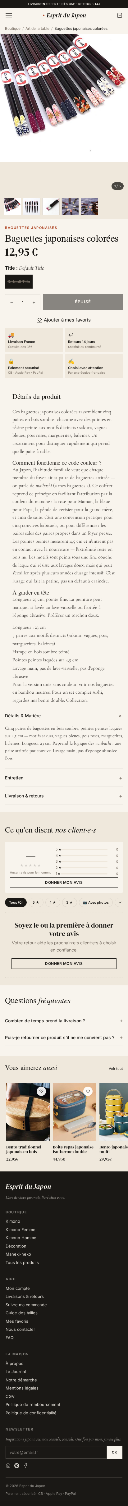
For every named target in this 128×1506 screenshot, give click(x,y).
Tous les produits (22, 1262)
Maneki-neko (18, 1254)
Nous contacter (20, 1329)
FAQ (10, 1337)
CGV (10, 1396)
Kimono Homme (21, 1237)
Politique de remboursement (33, 1404)
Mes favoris (17, 1321)
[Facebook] (25, 1465)
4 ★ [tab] (52, 902)
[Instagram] (8, 1465)
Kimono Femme (20, 1229)
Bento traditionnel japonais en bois (23, 1149)
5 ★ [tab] (36, 902)
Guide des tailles (22, 1312)
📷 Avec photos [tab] (96, 902)
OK (114, 1452)
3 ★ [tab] (69, 902)
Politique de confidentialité (31, 1412)
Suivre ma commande (26, 1304)
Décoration (16, 1246)
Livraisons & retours (25, 1296)
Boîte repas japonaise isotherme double (73, 1149)
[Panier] (119, 15)
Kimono (13, 1221)
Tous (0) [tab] (16, 902)
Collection (76, 700)
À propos (14, 1363)
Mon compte (18, 1288)
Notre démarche (21, 1379)
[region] (64, 1123)
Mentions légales (22, 1387)
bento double (51, 700)
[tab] (12, 206)
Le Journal (16, 1371)
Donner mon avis (64, 882)
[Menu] (9, 15)
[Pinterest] (16, 1465)
